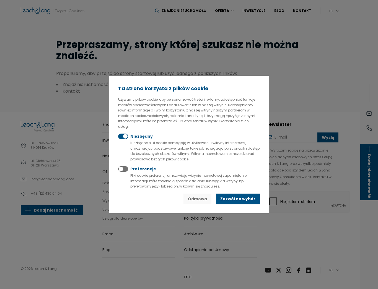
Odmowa (197, 199)
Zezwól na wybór (237, 199)
